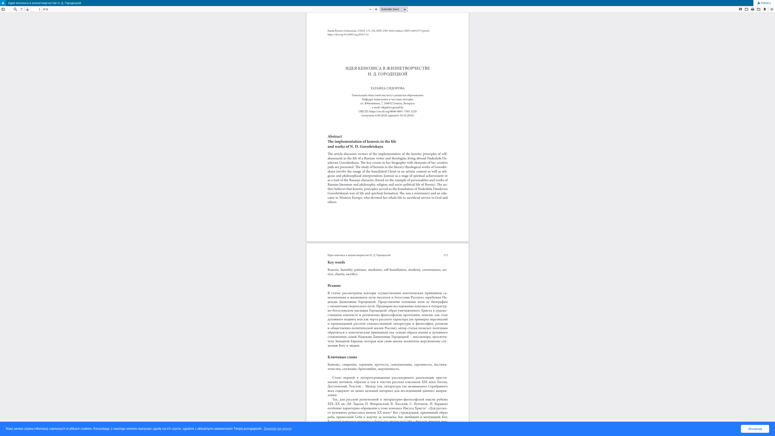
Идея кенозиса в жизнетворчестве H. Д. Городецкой (44, 3)
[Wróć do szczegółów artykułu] (3, 3)
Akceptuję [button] (755, 428)
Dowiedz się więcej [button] (278, 428)
